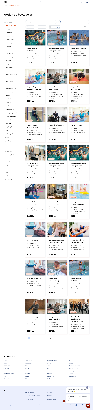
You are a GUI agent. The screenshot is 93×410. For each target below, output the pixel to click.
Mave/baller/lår (10, 64)
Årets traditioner (9, 179)
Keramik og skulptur (74, 365)
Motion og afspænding (11, 74)
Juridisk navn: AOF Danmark (32, 395)
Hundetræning (29, 363)
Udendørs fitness (10, 109)
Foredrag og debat (9, 134)
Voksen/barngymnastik (12, 113)
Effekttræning (9, 53)
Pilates (7, 78)
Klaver (49, 371)
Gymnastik (8, 60)
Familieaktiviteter (9, 151)
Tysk (48, 365)
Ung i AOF (50, 392)
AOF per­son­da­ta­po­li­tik (38, 405)
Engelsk (49, 363)
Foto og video (50, 376)
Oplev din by (8, 141)
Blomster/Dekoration (8, 379)
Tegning (71, 373)
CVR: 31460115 (29, 399)
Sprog (6, 130)
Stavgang (8, 102)
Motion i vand (9, 71)
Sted (63, 22)
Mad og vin (7, 144)
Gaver (6, 169)
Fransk (27, 368)
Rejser (6, 172)
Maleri (5, 376)
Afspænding (9, 32)
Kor (48, 368)
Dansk (5, 363)
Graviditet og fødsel (11, 57)
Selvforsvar (9, 95)
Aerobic (8, 29)
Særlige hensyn (10, 92)
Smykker (49, 373)
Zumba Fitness (9, 120)
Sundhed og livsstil (9, 155)
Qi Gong (8, 85)
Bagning (71, 371)
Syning (27, 376)
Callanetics (8, 46)
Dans (7, 50)
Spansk (5, 360)
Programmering (73, 368)
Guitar (27, 371)
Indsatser (52, 2)
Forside (5, 5)
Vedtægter (50, 395)
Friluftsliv (7, 165)
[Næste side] (50, 338)
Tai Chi (7, 106)
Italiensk (5, 371)
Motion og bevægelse (10, 25)
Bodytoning (9, 43)
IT (5, 158)
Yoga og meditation (11, 116)
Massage (27, 373)
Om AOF (62, 2)
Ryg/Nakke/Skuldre (11, 88)
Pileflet (27, 379)
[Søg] (27, 22)
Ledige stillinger (51, 399)
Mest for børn (9, 67)
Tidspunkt (29, 27)
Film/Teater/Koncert (10, 176)
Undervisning (42, 2)
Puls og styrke (9, 81)
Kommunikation (9, 162)
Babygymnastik (10, 39)
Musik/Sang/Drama (10, 127)
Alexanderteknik (10, 36)
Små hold (8, 99)
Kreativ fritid (8, 123)
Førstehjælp (6, 365)
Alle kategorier (8, 22)
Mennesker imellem (10, 148)
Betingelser (28, 405)
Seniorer (7, 137)
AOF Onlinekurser (30, 392)
